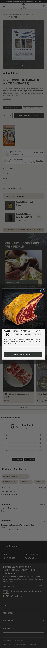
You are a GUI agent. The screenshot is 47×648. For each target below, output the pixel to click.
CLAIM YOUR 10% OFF (23, 355)
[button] (23, 308)
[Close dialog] (42, 291)
